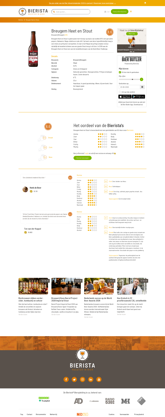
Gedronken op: (124, 83)
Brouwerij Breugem (79, 60)
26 (66, 35)
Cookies (111, 414)
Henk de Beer (35, 187)
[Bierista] (31, 11)
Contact (29, 414)
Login (108, 12)
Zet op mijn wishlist (128, 92)
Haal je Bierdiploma (119, 11)
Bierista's (130, 130)
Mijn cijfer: (122, 76)
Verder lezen (23, 314)
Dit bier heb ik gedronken (130, 72)
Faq (21, 414)
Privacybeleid (139, 414)
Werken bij (53, 414)
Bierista (21, 20)
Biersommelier (41, 414)
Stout (75, 63)
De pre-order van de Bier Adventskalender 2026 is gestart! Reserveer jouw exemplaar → (82, 3)
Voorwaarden (124, 414)
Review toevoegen (82, 158)
